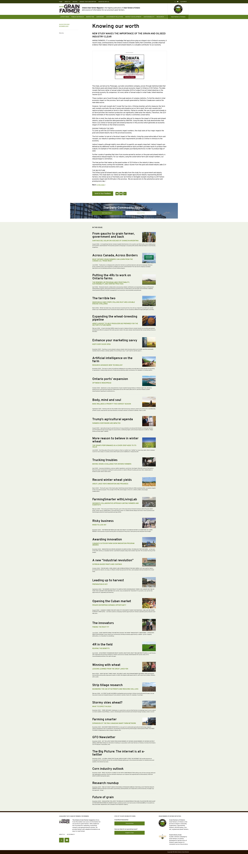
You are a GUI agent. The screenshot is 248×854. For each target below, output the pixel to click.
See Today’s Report (107, 213)
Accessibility (71, 834)
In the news (100, 185)
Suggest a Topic (129, 833)
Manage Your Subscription (88, 2)
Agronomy (100, 17)
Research (160, 17)
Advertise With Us (103, 2)
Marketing (90, 17)
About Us (67, 2)
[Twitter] (125, 193)
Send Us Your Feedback (103, 194)
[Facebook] (121, 193)
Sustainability (149, 17)
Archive (75, 2)
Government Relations (114, 17)
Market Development (133, 17)
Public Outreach (77, 17)
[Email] (117, 193)
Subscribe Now (141, 213)
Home (60, 2)
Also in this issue (64, 24)
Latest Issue (64, 17)
